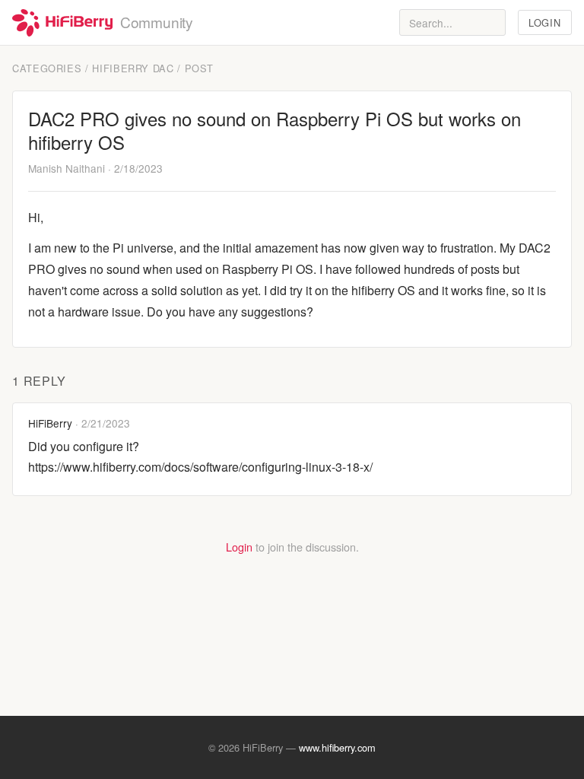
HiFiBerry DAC (132, 68)
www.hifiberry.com (337, 747)
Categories (46, 68)
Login (544, 22)
